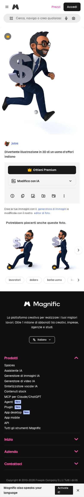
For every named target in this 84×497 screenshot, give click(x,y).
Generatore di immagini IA (22, 376)
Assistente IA (13, 371)
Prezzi (56, 7)
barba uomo (54, 280)
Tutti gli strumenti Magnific (22, 428)
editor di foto (42, 213)
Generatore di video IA (19, 381)
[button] (42, 339)
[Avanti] (78, 250)
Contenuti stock (15, 391)
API (6, 423)
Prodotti (11, 358)
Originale (28, 37)
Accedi (72, 7)
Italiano (42, 339)
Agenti (12, 402)
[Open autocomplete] (10, 18)
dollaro (34, 280)
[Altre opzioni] (64, 196)
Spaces (9, 365)
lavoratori (15, 280)
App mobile (12, 417)
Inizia (8, 439)
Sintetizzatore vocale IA (20, 386)
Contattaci (13, 463)
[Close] (78, 490)
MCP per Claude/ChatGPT (22, 397)
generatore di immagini (52, 209)
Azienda (11, 451)
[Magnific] (42, 305)
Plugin (12, 407)
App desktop (16, 412)
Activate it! (63, 490)
